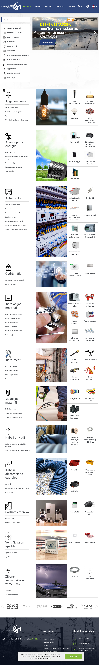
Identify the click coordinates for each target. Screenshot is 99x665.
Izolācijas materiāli (13, 73)
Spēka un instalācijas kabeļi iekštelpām (18, 450)
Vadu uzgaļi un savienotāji (14, 335)
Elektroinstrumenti (11, 370)
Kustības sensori (11, 217)
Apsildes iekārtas (11, 553)
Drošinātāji (8, 209)
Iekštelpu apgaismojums (13, 112)
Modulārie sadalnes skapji (14, 221)
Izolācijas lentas (10, 409)
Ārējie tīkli (8, 484)
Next (96, 606)
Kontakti (71, 6)
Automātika (11, 51)
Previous (2, 606)
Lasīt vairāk (34, 639)
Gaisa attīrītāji (9, 518)
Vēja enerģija (9, 171)
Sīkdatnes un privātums (50, 651)
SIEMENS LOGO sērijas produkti (15, 225)
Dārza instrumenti (11, 366)
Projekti (48, 6)
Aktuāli (38, 6)
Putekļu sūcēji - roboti (12, 523)
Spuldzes (8, 116)
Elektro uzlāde (10, 152)
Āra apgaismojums (11, 108)
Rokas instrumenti (11, 379)
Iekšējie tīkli (9, 492)
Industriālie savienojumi (13, 318)
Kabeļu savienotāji (11, 322)
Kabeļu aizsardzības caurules (17, 64)
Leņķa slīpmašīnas (11, 375)
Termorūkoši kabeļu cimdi (14, 417)
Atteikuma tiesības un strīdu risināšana (56, 648)
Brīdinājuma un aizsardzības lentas (17, 488)
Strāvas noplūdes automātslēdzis (16, 229)
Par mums (60, 6)
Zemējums (8, 590)
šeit (51, 658)
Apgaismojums (12, 69)
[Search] (27, 19)
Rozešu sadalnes (11, 327)
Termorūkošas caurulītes (13, 413)
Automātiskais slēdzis (12, 205)
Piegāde (45, 645)
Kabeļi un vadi (12, 46)
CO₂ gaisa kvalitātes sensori (14, 280)
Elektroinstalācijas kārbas (13, 314)
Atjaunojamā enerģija (14, 28)
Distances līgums (48, 639)
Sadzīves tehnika (13, 37)
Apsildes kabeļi (10, 557)
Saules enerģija (10, 163)
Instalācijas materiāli (14, 60)
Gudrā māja (11, 78)
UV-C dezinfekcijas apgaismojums (16, 120)
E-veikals (27, 6)
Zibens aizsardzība (11, 595)
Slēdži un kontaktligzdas (13, 331)
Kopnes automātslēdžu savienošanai (17, 213)
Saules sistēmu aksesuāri (13, 167)
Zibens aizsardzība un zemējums (18, 55)
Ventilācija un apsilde (14, 33)
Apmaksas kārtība (48, 642)
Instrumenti (11, 42)
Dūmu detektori (10, 284)
